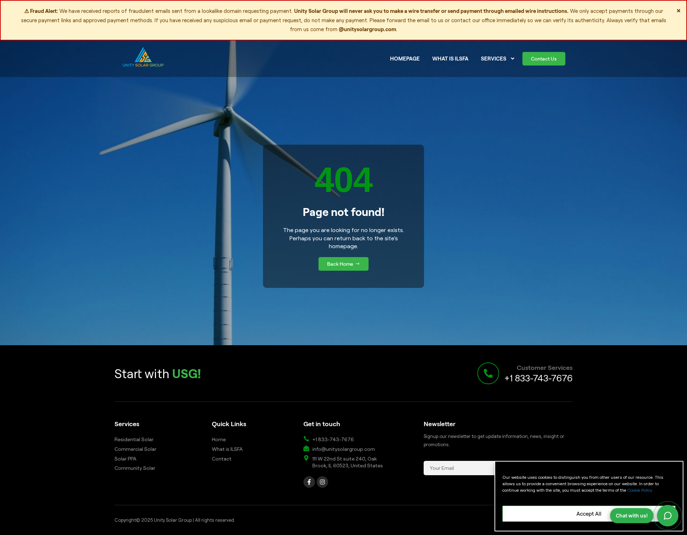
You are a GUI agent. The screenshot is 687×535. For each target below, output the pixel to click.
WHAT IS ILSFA (450, 58)
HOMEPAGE (405, 58)
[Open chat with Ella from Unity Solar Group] (667, 515)
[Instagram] (322, 482)
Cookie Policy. (640, 490)
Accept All (588, 513)
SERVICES (493, 58)
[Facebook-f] (309, 482)
